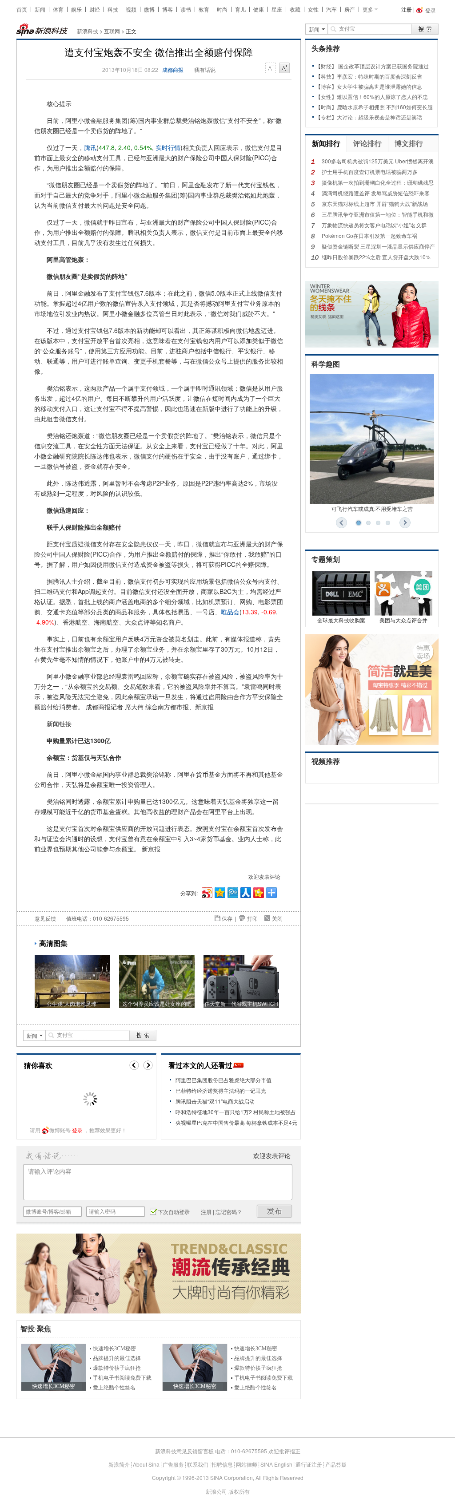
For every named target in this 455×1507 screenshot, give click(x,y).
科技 (113, 9)
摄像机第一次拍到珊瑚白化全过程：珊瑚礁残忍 (378, 182)
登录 (77, 1130)
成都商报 (173, 69)
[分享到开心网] (257, 891)
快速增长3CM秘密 (114, 1348)
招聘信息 (222, 1464)
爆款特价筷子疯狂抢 (117, 1368)
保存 (227, 918)
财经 (94, 9)
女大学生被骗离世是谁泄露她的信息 (379, 86)
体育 (58, 9)
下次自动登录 (174, 1211)
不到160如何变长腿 (409, 107)
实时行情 (168, 147)
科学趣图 (325, 364)
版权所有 (239, 1491)
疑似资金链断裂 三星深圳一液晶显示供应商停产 (378, 246)
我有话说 (205, 69)
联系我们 (197, 1464)
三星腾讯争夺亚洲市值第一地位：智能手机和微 (378, 214)
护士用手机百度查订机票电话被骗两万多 (370, 171)
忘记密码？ (229, 1211)
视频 (131, 9)
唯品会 (230, 611)
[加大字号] (284, 68)
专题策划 (325, 559)
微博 (149, 9)
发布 (274, 1211)
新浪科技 (87, 31)
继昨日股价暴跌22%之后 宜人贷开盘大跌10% (376, 257)
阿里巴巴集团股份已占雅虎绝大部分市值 (223, 1080)
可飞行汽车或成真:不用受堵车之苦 (372, 508)
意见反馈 (45, 918)
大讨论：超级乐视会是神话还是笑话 (379, 117)
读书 (185, 9)
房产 (349, 9)
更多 (368, 9)
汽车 (331, 9)
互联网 (112, 31)
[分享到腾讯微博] (232, 891)
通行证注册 (308, 1464)
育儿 (240, 9)
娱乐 (76, 9)
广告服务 (173, 1464)
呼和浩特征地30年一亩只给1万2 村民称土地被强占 (236, 1111)
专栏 (326, 117)
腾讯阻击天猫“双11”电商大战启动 (215, 1101)
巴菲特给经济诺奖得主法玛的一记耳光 (221, 1090)
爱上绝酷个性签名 (114, 1387)
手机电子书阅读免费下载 (122, 1378)
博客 (167, 9)
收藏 (295, 9)
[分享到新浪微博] (206, 891)
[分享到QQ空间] (219, 891)
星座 (276, 9)
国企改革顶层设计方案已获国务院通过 (383, 66)
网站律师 (246, 1464)
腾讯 (90, 147)
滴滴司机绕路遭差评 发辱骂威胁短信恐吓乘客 (376, 193)
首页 (21, 9)
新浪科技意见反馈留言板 (184, 1451)
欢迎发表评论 (264, 876)
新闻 (40, 9)
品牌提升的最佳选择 (117, 1358)
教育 (204, 9)
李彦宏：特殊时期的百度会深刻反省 (379, 76)
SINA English (276, 1464)
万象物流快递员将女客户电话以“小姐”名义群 (374, 225)
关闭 (277, 918)
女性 (313, 9)
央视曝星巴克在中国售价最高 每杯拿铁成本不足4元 (236, 1122)
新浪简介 (119, 1464)
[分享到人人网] (245, 891)
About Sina (146, 1464)
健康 (258, 9)
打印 (252, 918)
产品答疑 (336, 1464)
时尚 (222, 9)
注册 (406, 9)
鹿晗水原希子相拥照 (361, 107)
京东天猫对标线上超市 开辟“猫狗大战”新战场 (375, 203)
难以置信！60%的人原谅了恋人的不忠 (382, 96)
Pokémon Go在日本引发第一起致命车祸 (369, 235)
